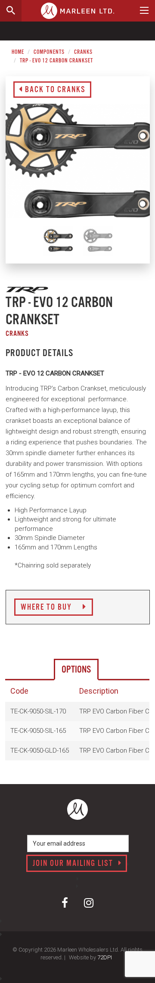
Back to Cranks (54, 90)
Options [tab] (76, 670)
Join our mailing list (74, 864)
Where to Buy (47, 607)
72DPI (104, 957)
